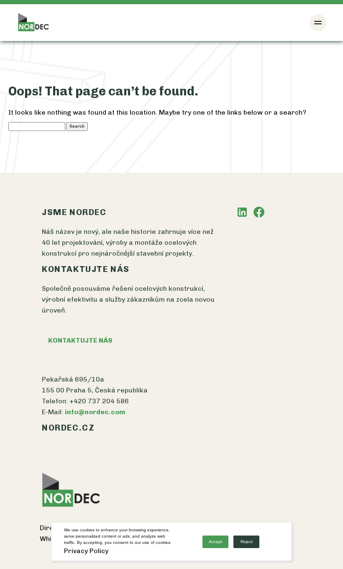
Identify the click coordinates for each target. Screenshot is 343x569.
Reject (247, 541)
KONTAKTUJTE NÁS (80, 340)
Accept (215, 541)
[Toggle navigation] (318, 22)
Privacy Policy (86, 551)
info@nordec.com (95, 412)
